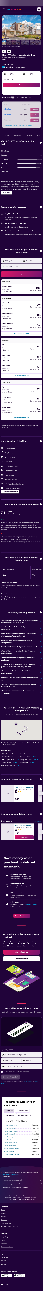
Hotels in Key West (10, 1143)
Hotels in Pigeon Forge (11, 1154)
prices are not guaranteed (10, 1174)
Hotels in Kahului (9, 1128)
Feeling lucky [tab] (9, 1115)
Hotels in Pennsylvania (29, 1197)
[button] (3, 9)
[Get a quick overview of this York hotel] (40, 142)
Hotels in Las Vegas (10, 1131)
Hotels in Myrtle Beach (11, 1148)
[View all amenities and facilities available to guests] (40, 441)
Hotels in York (12, 1199)
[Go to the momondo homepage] (14, 9)
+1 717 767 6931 (7, 64)
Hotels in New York (10, 1125)
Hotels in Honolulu (10, 1140)
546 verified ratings (18, 67)
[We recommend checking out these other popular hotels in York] (40, 779)
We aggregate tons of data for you (16, 1184)
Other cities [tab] (9, 1110)
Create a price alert (30, 904)
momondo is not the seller (13, 1180)
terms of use (27, 1081)
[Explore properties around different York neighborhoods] (40, 814)
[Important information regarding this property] (40, 559)
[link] (24, 837)
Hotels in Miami (9, 1151)
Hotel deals (12, 1195)
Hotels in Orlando (10, 1134)
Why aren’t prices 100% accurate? (16, 1187)
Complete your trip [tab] (24, 1115)
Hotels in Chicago (10, 1145)
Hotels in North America (25, 1195)
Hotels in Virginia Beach (12, 1137)
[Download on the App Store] (19, 1275)
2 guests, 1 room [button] (10, 79)
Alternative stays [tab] (22, 1110)
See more (37, 821)
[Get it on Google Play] (6, 1275)
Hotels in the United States (12, 1197)
